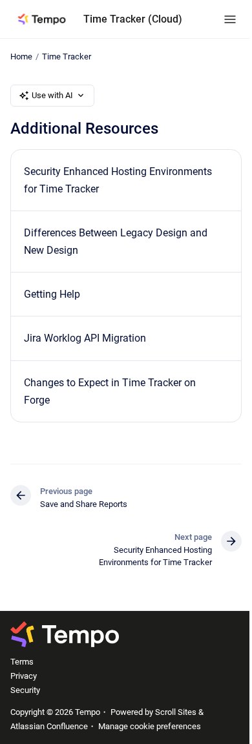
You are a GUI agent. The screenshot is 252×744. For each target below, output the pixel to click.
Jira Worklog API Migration (85, 338)
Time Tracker (66, 56)
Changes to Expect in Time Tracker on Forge (110, 391)
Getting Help (52, 294)
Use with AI (52, 95)
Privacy (23, 676)
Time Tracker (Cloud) (132, 19)
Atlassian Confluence (49, 726)
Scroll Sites (175, 712)
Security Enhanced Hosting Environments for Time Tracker (118, 180)
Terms (22, 661)
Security (25, 690)
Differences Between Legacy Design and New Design (115, 241)
